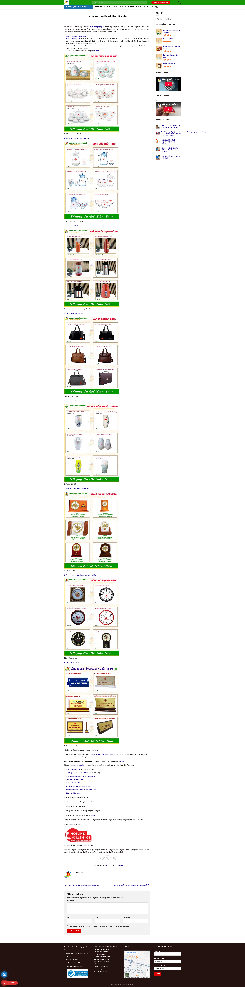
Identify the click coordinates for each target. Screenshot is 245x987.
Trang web (126, 917)
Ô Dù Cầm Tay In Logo (100, 969)
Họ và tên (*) (158, 951)
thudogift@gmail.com (76, 966)
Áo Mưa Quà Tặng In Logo (101, 966)
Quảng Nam (96, 754)
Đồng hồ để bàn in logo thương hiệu (78, 786)
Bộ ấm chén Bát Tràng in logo (76, 36)
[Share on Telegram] (114, 858)
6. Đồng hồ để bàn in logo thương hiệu (76, 488)
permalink (120, 865)
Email (96, 917)
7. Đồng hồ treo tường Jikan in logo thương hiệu (80, 575)
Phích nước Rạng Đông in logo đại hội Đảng (80, 776)
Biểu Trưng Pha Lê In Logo (101, 961)
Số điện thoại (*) (159, 958)
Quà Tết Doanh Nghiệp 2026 (130, 7)
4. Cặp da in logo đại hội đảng (73, 313)
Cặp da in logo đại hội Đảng (75, 779)
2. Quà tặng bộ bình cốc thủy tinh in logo (77, 138)
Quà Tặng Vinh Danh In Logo (102, 959)
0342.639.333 (77, 963)
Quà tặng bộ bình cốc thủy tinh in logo (78, 773)
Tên (68, 917)
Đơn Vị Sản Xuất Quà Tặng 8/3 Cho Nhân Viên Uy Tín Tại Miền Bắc (170, 150)
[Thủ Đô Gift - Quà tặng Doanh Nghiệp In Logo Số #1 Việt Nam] (76, 2)
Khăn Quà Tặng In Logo (100, 971)
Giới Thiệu (98, 7)
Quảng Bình (104, 754)
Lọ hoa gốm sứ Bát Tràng (74, 783)
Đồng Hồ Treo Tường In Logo (102, 956)
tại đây (96, 51)
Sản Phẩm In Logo (110, 7)
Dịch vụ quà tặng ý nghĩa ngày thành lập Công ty (83, 885)
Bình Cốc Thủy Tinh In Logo (101, 951)
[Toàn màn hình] (158, 136)
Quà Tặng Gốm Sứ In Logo (101, 949)
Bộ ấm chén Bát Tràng (73, 38)
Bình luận (70, 901)
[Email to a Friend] (107, 858)
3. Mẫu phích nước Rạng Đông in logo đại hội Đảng (80, 226)
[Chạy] (158, 119)
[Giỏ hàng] (157, 7)
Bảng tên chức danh (73, 793)
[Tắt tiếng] (158, 131)
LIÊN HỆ (153, 7)
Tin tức (146, 7)
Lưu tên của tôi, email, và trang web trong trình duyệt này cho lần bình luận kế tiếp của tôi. (99, 926)
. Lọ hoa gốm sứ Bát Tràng (74, 401)
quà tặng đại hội (79, 765)
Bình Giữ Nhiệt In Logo (100, 954)
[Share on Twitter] (103, 858)
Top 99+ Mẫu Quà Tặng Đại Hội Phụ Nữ (171, 157)
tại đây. (98, 750)
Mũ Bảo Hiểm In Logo (100, 964)
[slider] (183, 132)
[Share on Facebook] (100, 858)
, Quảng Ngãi (112, 754)
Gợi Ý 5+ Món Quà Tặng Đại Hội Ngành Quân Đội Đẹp (171, 126)
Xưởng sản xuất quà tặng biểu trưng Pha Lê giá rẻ (130, 885)
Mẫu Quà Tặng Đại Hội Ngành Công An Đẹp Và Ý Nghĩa (170, 142)
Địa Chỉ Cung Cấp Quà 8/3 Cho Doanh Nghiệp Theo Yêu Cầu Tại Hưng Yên (171, 133)
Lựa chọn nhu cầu (160, 966)
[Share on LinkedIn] (110, 858)
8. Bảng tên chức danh (71, 662)
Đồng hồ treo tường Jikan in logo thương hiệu (81, 790)
